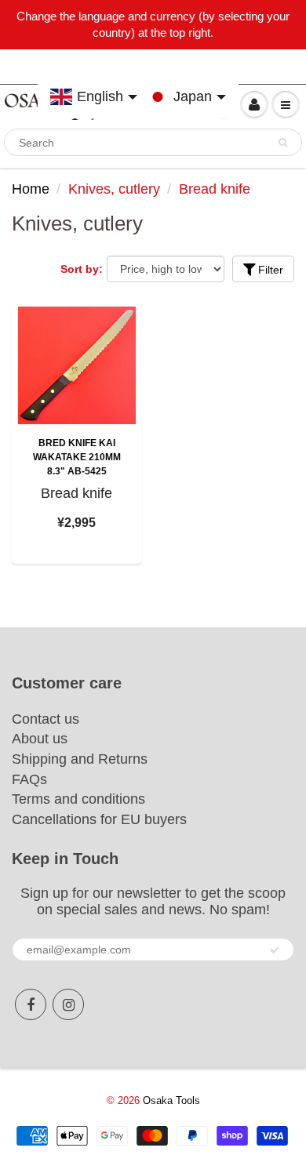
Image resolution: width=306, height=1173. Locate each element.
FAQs (29, 779)
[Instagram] (68, 1004)
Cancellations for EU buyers (99, 819)
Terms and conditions (78, 799)
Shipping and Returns (80, 759)
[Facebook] (30, 1004)
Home (30, 189)
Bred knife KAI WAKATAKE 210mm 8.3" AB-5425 (77, 457)
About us (39, 738)
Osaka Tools (171, 1100)
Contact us (45, 719)
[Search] (283, 142)
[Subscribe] (274, 950)
